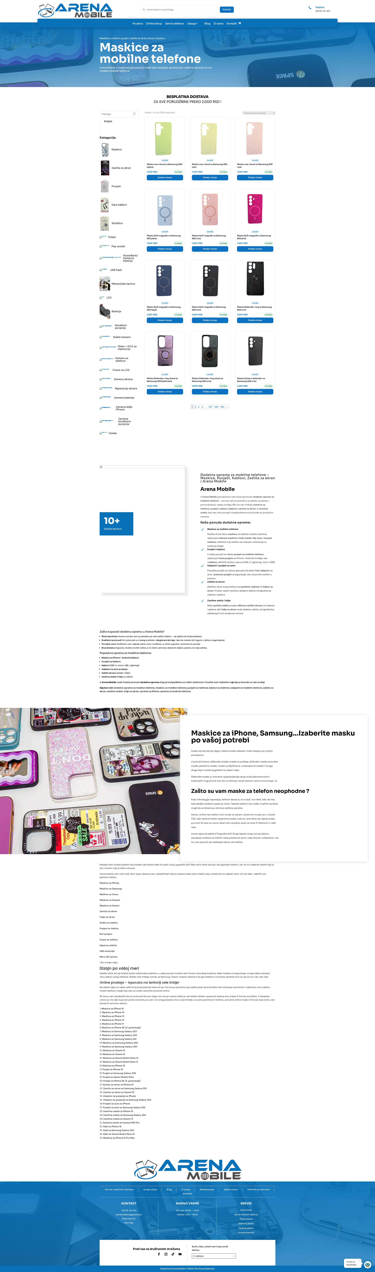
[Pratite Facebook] (159, 1254)
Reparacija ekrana (120, 388)
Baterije (120, 311)
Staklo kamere (120, 337)
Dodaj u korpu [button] (165, 177)
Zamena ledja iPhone (120, 408)
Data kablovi (120, 204)
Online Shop (154, 23)
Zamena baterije (246, 1232)
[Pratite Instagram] (166, 1254)
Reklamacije (207, 1189)
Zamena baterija (120, 397)
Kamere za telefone (120, 359)
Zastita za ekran (120, 168)
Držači (120, 237)
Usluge (191, 23)
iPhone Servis (246, 1219)
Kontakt (232, 23)
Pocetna (138, 23)
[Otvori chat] (367, 1264)
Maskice (120, 149)
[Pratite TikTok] (173, 1254)
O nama (219, 23)
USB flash (120, 270)
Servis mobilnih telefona (119, 1189)
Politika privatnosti (259, 1189)
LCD (120, 297)
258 (216, 406)
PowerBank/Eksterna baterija (120, 258)
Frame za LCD (120, 370)
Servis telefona (174, 23)
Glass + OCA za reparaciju (120, 348)
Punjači (120, 186)
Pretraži (227, 9)
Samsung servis (246, 1223)
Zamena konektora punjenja (120, 421)
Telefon (319, 7)
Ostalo (120, 433)
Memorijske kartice (120, 283)
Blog (207, 23)
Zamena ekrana (120, 379)
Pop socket (120, 246)
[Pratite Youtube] (180, 1254)
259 (222, 406)
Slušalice (120, 223)
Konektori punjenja (120, 326)
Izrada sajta (150, 1189)
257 (210, 406)
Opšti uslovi (231, 1189)
